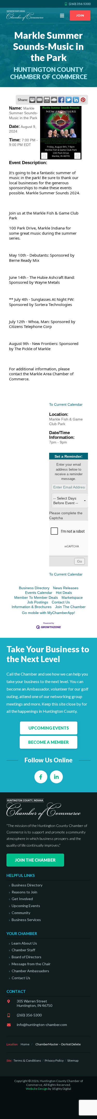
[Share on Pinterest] (83, 100)
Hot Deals (64, 593)
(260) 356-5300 (29, 1015)
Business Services (26, 920)
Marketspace (72, 597)
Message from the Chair (31, 964)
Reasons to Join (24, 892)
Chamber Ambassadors (30, 971)
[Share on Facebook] (61, 100)
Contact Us (61, 602)
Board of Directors (26, 957)
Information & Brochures (31, 607)
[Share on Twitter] (68, 100)
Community (21, 913)
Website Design (37, 1089)
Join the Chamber (35, 859)
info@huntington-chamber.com (42, 1024)
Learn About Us (24, 943)
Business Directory (34, 588)
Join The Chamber (70, 607)
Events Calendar (38, 593)
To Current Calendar (66, 404)
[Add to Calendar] (47, 100)
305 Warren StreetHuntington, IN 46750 (34, 1003)
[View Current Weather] (54, 100)
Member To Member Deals (36, 597)
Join (80, 15)
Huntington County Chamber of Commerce (25, 15)
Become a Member (48, 742)
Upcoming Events (48, 727)
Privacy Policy (54, 1060)
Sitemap (72, 1060)
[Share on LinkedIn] (76, 100)
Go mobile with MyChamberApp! (48, 613)
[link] (38, 255)
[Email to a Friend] (39, 100)
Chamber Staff (23, 950)
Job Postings (37, 602)
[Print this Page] (32, 100)
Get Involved (22, 899)
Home (25, 1044)
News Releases (65, 588)
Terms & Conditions (27, 1060)
